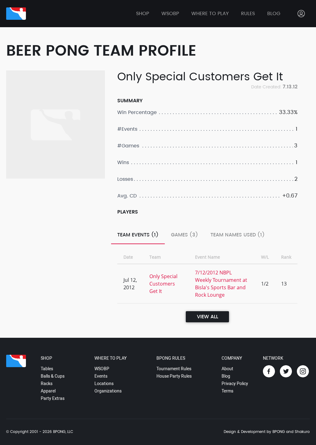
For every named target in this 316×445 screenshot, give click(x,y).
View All (207, 317)
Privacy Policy (235, 383)
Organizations (108, 390)
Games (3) (184, 235)
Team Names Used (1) (237, 235)
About (227, 368)
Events (100, 376)
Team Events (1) (138, 235)
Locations (104, 383)
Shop (142, 13)
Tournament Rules (173, 368)
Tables (47, 368)
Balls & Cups (52, 376)
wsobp (170, 13)
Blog (273, 13)
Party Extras (52, 398)
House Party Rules (174, 376)
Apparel (48, 390)
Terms (227, 390)
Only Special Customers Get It (163, 284)
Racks (46, 383)
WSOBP (101, 368)
